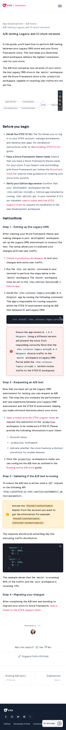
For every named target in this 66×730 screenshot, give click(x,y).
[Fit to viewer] (60, 108)
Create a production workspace (24, 258)
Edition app (12, 286)
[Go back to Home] (14, 6)
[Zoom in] (60, 100)
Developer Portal (22, 724)
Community (38, 724)
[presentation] (60, 6)
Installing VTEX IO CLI (47, 147)
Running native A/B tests (20, 467)
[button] (39, 647)
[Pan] (60, 96)
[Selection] (60, 93)
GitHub (7, 724)
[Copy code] (60, 318)
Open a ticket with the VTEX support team (30, 417)
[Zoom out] (60, 104)
